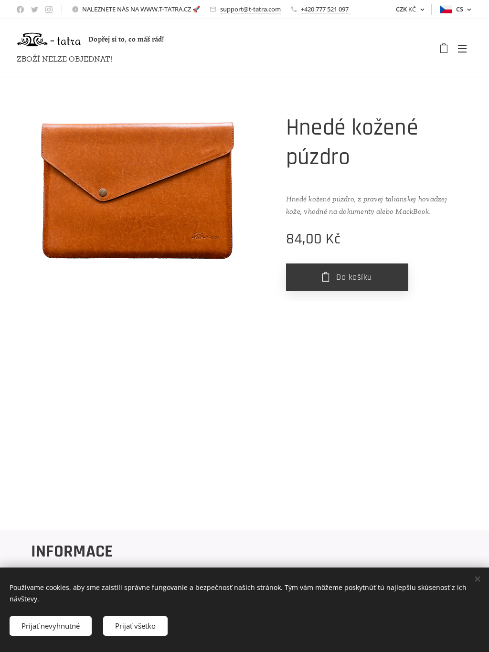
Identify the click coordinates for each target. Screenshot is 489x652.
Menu (465, 48)
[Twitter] (35, 9)
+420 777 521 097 (325, 9)
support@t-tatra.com (250, 9)
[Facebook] (20, 9)
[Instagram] (49, 9)
